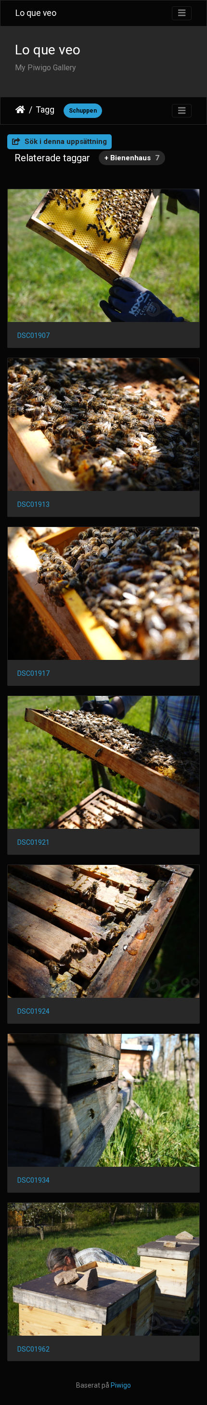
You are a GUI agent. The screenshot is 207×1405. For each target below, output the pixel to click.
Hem (20, 109)
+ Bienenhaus (131, 158)
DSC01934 (33, 1180)
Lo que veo (35, 13)
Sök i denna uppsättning (65, 141)
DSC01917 (33, 673)
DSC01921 (33, 842)
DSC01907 (33, 335)
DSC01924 (33, 1011)
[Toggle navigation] (182, 13)
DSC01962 (33, 1349)
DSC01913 (33, 504)
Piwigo (121, 1385)
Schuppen (83, 110)
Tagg (45, 110)
